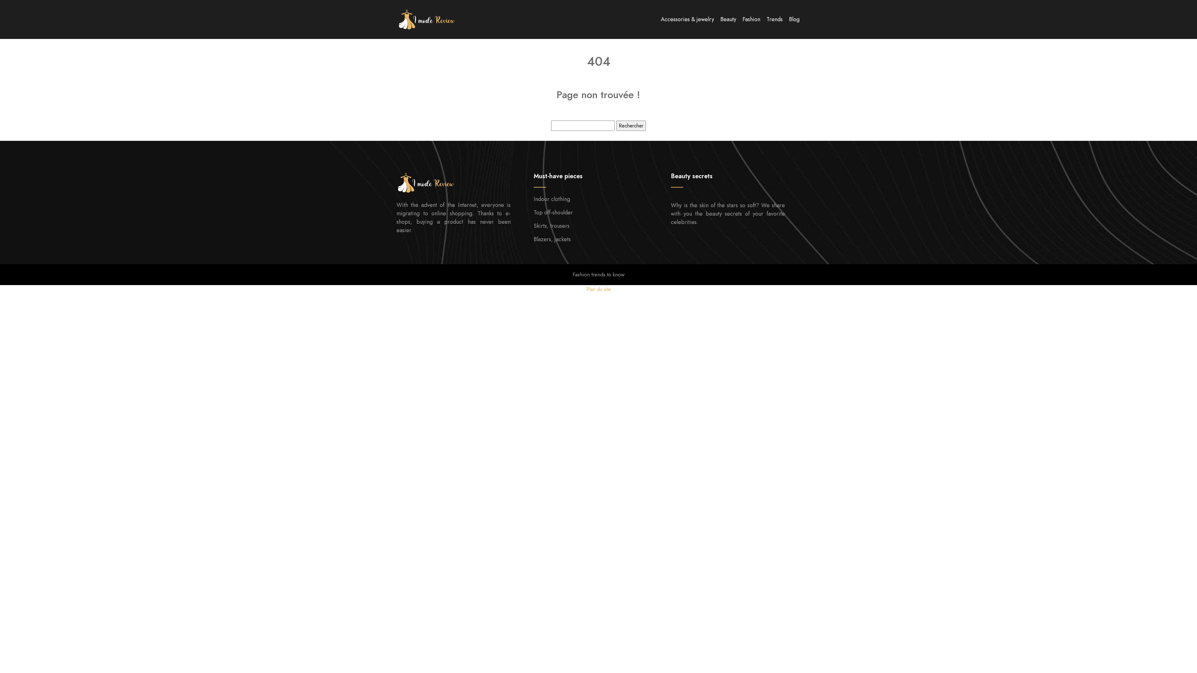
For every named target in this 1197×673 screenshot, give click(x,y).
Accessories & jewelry (687, 19)
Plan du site (598, 289)
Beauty (728, 19)
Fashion (751, 19)
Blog (794, 19)
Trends (775, 19)
